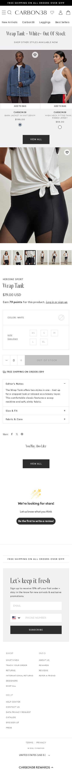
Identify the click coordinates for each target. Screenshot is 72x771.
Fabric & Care (14, 419)
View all (36, 139)
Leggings (45, 22)
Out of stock (47, 360)
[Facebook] (12, 434)
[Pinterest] (22, 434)
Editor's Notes (14, 383)
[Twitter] (17, 434)
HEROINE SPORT (13, 279)
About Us (44, 660)
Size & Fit (12, 410)
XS (33, 333)
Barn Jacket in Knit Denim (20, 115)
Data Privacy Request (18, 712)
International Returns (19, 675)
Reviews (43, 670)
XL (43, 341)
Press (9, 728)
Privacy (41, 742)
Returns (10, 670)
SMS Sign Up (12, 722)
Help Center (13, 702)
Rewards (44, 665)
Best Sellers (62, 22)
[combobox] (16, 618)
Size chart (13, 338)
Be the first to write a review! (36, 521)
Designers (12, 681)
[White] (60, 127)
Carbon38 (28, 22)
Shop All (11, 686)
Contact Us (13, 707)
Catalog (11, 717)
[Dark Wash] (20, 125)
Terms (29, 742)
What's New (12, 660)
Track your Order (16, 665)
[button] (36, 767)
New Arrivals (9, 22)
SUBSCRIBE (36, 629)
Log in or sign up (57, 302)
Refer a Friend (47, 675)
